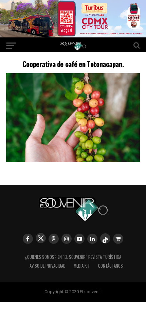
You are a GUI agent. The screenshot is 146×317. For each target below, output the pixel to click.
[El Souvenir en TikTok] (105, 238)
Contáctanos (110, 266)
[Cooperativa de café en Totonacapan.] (73, 160)
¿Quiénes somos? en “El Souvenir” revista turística (73, 257)
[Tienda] (118, 239)
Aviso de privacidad (48, 266)
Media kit (82, 266)
